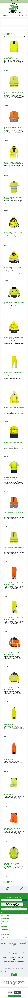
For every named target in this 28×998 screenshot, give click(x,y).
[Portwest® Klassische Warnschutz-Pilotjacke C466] (14, 221)
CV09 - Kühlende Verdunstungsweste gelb (11, 57)
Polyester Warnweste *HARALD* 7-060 (14, 92)
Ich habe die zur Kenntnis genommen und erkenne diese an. (14, 912)
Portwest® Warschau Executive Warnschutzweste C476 (13, 443)
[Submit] (24, 900)
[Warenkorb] (25, 15)
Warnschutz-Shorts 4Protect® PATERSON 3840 (12, 828)
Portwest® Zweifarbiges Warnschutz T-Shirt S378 (11, 478)
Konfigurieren (18, 992)
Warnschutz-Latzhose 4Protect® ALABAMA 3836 (13, 723)
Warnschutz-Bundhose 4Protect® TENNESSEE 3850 (13, 583)
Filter (14, 28)
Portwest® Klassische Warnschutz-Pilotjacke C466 (14, 233)
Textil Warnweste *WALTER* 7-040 (14, 547)
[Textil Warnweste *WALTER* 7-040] (14, 537)
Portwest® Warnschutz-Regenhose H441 (14, 373)
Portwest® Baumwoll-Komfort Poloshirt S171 (12, 198)
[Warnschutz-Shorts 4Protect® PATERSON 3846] (14, 782)
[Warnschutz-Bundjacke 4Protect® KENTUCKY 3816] (14, 677)
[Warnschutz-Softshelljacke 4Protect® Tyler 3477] (14, 852)
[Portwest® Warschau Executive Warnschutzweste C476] (14, 432)
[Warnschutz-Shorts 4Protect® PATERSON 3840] (14, 817)
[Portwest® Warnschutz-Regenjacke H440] (14, 397)
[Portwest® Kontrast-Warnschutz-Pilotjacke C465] (14, 256)
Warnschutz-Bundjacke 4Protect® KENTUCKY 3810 (13, 653)
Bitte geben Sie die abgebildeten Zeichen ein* (14, 907)
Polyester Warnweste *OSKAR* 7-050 (13, 127)
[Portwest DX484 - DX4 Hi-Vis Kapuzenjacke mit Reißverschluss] (14, 151)
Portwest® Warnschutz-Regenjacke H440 (14, 408)
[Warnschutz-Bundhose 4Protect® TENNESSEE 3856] (14, 607)
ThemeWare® (14, 984)
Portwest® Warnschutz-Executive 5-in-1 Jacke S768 (13, 338)
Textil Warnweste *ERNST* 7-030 (13, 512)
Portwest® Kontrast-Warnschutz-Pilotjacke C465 (13, 268)
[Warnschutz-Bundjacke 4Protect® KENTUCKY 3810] (14, 642)
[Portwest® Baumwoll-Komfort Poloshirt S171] (14, 186)
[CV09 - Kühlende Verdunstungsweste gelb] (14, 46)
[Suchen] (19, 15)
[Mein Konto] (22, 15)
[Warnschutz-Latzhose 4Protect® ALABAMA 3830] (14, 747)
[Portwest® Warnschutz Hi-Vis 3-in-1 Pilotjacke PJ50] (14, 292)
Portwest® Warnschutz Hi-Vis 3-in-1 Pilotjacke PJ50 (14, 303)
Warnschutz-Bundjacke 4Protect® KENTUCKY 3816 (13, 688)
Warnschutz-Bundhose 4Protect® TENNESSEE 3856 (13, 618)
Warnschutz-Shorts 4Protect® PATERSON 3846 (12, 793)
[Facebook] (12, 974)
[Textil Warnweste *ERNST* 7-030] (14, 502)
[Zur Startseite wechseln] (14, 8)
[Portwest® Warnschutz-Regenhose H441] (14, 362)
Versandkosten (22, 981)
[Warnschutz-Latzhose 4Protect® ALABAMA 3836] (14, 712)
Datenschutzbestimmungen (12, 912)
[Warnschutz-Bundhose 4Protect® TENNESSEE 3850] (14, 572)
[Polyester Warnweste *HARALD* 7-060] (14, 81)
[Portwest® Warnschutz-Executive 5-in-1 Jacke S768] (14, 327)
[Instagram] (15, 974)
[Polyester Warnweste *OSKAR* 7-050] (14, 116)
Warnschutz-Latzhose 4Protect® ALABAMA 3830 (13, 758)
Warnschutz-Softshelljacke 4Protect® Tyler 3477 (11, 863)
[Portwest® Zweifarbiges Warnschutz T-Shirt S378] (14, 467)
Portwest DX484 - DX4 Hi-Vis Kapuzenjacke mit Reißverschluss (13, 163)
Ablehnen (10, 992)
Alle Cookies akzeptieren (14, 995)
